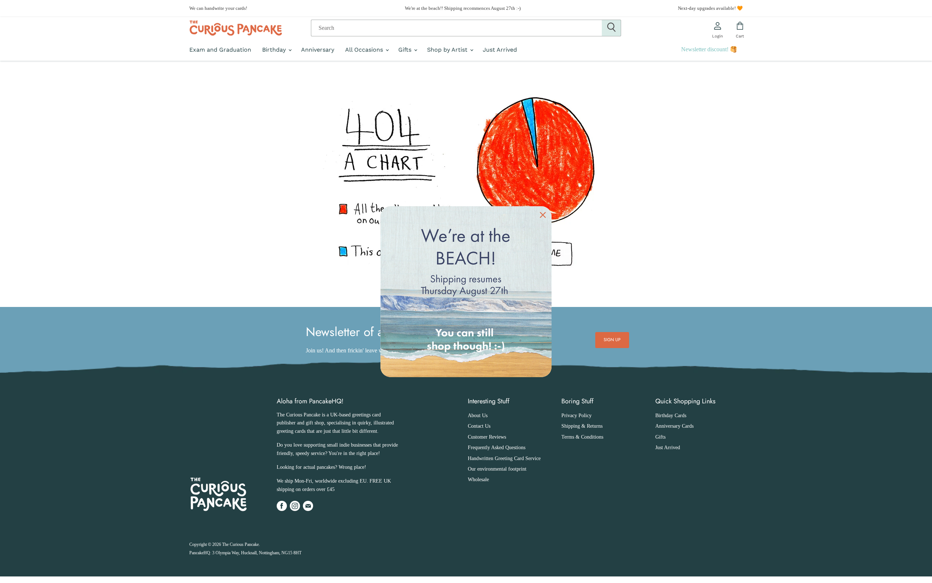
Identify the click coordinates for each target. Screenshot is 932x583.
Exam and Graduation (220, 50)
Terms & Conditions (582, 437)
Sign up (612, 339)
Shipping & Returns (582, 426)
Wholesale (478, 479)
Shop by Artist (448, 50)
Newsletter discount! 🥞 (709, 49)
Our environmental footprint (497, 469)
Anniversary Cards (674, 426)
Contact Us (479, 426)
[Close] (543, 215)
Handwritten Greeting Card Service (504, 458)
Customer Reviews (487, 437)
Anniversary (317, 50)
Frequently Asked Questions (496, 447)
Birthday (275, 50)
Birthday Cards (670, 415)
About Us (477, 415)
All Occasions (365, 50)
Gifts (405, 50)
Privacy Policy (576, 415)
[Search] (611, 28)
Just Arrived (500, 50)
